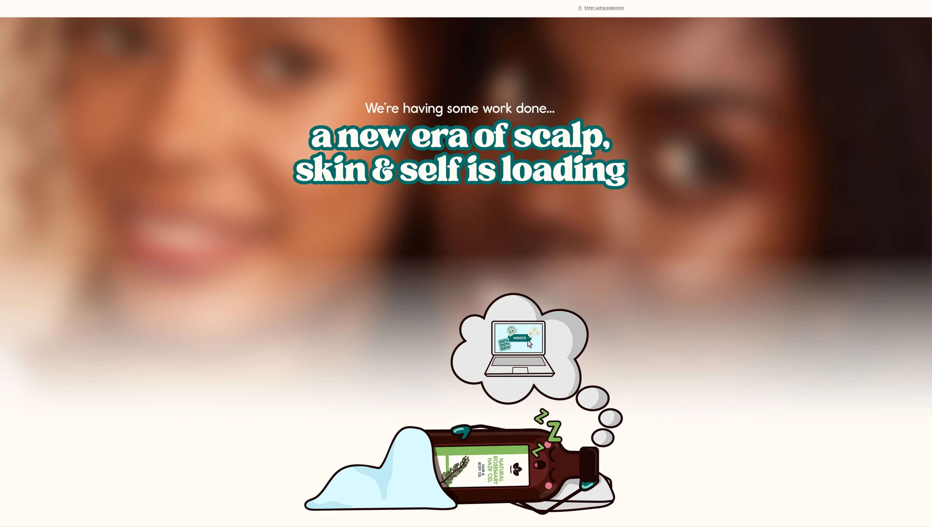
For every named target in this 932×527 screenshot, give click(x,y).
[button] (601, 8)
